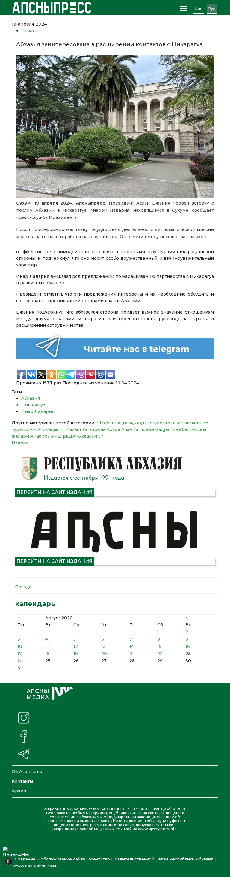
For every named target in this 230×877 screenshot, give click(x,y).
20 (104, 653)
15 (159, 646)
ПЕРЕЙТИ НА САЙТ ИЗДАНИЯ (54, 492)
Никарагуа (33, 405)
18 (47, 653)
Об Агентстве (27, 771)
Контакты (22, 781)
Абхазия (30, 398)
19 (75, 653)
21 (131, 653)
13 (103, 646)
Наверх (20, 442)
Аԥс (198, 8)
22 (160, 653)
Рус (211, 8)
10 (19, 646)
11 (47, 646)
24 (20, 660)
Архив (19, 791)
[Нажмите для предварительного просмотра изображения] (115, 126)
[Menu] (183, 8)
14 (131, 646)
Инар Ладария (37, 411)
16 (187, 646)
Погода (23, 587)
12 (75, 646)
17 (19, 653)
